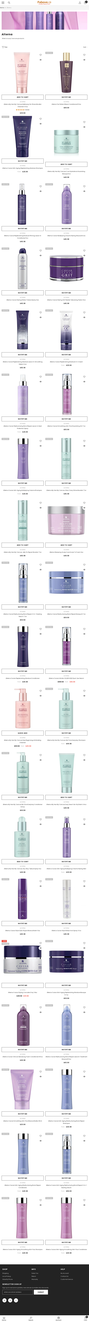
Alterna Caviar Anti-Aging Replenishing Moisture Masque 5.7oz (66, 994)
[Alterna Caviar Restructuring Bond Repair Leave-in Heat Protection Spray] (23, 394)
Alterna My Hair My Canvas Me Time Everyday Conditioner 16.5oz (22, 806)
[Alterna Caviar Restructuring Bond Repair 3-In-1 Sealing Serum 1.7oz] (23, 583)
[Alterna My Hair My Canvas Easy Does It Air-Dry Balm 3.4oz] (66, 773)
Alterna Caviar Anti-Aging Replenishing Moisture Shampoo (22, 168)
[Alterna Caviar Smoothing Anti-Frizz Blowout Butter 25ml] (23, 1089)
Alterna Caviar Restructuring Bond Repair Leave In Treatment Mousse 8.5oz (66, 1058)
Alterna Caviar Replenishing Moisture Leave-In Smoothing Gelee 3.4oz (22, 363)
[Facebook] (4, 1300)
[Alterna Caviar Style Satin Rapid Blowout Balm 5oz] (23, 899)
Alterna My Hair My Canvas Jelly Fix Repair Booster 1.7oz (22, 552)
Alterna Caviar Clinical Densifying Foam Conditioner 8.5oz (23, 1057)
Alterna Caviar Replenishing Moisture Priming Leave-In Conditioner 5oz (22, 237)
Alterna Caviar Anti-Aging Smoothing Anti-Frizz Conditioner (66, 1249)
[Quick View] (41, 60)
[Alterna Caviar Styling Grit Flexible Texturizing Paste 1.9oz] (66, 268)
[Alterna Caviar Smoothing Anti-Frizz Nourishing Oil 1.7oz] (66, 394)
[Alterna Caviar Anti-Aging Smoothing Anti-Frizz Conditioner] (66, 1218)
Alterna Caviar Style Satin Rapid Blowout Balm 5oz (22, 930)
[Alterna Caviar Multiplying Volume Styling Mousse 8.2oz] (66, 204)
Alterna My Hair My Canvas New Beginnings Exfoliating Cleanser (22, 741)
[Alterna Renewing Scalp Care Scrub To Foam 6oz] (66, 521)
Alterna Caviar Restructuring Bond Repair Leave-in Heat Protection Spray (23, 427)
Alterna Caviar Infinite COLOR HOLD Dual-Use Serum (66, 678)
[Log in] (80, 3)
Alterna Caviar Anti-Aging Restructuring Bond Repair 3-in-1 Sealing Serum (66, 1186)
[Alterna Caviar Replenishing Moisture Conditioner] (23, 647)
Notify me (66, 97)
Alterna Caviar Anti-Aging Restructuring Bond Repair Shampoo (66, 1122)
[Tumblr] (10, 1300)
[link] (44, 21)
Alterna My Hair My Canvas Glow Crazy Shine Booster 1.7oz (66, 490)
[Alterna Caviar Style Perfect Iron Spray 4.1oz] (66, 899)
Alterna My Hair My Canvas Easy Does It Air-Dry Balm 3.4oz (66, 804)
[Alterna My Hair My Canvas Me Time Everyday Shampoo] (66, 709)
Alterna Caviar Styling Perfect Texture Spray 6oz (23, 300)
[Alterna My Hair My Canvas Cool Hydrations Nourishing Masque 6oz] (66, 140)
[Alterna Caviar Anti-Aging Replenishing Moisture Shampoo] (23, 137)
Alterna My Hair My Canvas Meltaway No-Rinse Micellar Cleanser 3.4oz (22, 105)
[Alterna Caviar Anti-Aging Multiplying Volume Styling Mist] (66, 837)
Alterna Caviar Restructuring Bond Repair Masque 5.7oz (66, 614)
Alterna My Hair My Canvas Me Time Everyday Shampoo (66, 740)
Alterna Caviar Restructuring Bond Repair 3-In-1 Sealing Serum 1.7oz (22, 615)
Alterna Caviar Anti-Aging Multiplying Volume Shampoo (22, 490)
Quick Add (22, 733)
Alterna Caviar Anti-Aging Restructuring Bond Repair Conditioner (23, 1186)
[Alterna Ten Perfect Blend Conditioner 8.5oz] (66, 73)
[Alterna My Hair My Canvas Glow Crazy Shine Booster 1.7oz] (66, 459)
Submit (41, 1292)
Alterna (9, 8)
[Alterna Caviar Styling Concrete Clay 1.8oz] (23, 961)
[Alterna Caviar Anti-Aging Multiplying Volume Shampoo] (23, 459)
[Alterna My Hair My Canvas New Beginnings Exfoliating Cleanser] (23, 709)
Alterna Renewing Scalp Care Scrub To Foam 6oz (66, 552)
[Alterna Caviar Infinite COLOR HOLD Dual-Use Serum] (66, 647)
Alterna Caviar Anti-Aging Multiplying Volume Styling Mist (66, 869)
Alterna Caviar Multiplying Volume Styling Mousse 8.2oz (66, 236)
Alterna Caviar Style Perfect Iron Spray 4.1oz (66, 930)
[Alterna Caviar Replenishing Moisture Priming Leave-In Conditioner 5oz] (23, 204)
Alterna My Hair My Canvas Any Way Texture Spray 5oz (22, 869)
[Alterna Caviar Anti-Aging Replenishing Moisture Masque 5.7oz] (66, 961)
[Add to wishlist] (41, 55)
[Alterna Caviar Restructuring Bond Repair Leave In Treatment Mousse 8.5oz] (66, 1025)
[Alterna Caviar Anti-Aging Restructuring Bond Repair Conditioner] (23, 1154)
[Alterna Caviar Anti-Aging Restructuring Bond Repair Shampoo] (66, 1089)
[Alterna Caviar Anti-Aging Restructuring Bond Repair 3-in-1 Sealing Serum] (66, 1154)
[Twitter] (16, 1300)
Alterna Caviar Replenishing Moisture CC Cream (66, 362)
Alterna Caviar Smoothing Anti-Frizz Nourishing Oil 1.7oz (66, 426)
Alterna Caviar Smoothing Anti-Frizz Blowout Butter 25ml (22, 1121)
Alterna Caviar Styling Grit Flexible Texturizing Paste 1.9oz (66, 300)
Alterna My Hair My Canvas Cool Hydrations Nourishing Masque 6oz (66, 172)
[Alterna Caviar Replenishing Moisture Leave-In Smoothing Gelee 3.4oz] (23, 330)
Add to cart (23, 97)
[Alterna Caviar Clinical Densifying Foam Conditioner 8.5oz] (23, 1025)
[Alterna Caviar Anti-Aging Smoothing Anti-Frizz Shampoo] (23, 1218)
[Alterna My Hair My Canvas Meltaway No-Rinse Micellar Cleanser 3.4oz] (23, 73)
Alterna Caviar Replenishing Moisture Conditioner (23, 678)
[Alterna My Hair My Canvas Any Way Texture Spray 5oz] (23, 837)
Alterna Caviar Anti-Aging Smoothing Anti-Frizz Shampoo (23, 1249)
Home (2, 8)
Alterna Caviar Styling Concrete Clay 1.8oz (22, 992)
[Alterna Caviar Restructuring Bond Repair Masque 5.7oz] (66, 583)
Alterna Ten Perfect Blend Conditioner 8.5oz (66, 104)
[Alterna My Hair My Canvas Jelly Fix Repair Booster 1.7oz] (23, 521)
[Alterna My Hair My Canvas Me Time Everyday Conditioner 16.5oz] (23, 773)
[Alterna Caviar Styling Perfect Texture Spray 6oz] (23, 268)
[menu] (3, 2)
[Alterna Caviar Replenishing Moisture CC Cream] (66, 330)
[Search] (9, 2)
